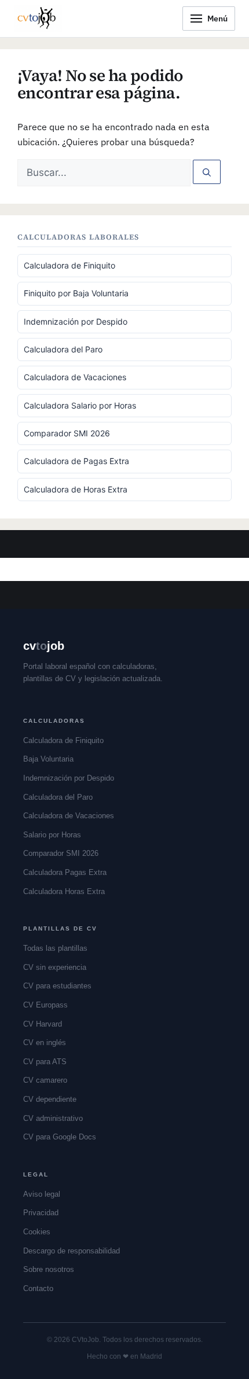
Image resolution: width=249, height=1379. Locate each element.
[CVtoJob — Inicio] (38, 18)
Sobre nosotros (48, 1269)
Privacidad (40, 1212)
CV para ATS (45, 1061)
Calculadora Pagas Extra (65, 872)
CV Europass (45, 1005)
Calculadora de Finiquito (69, 265)
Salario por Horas (52, 834)
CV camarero (45, 1080)
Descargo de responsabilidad (71, 1250)
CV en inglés (44, 1042)
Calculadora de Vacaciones (75, 377)
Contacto (38, 1288)
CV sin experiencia (54, 967)
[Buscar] (207, 172)
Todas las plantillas (55, 948)
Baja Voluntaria (48, 759)
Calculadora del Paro (63, 349)
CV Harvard (42, 1024)
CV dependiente (49, 1099)
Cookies (36, 1231)
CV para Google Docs (59, 1136)
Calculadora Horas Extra (64, 891)
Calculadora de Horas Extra (75, 489)
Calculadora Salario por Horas (80, 405)
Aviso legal (41, 1194)
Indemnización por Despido (75, 321)
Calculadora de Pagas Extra (76, 461)
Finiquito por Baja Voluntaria (76, 293)
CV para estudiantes (57, 985)
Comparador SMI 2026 (67, 433)
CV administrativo (53, 1118)
